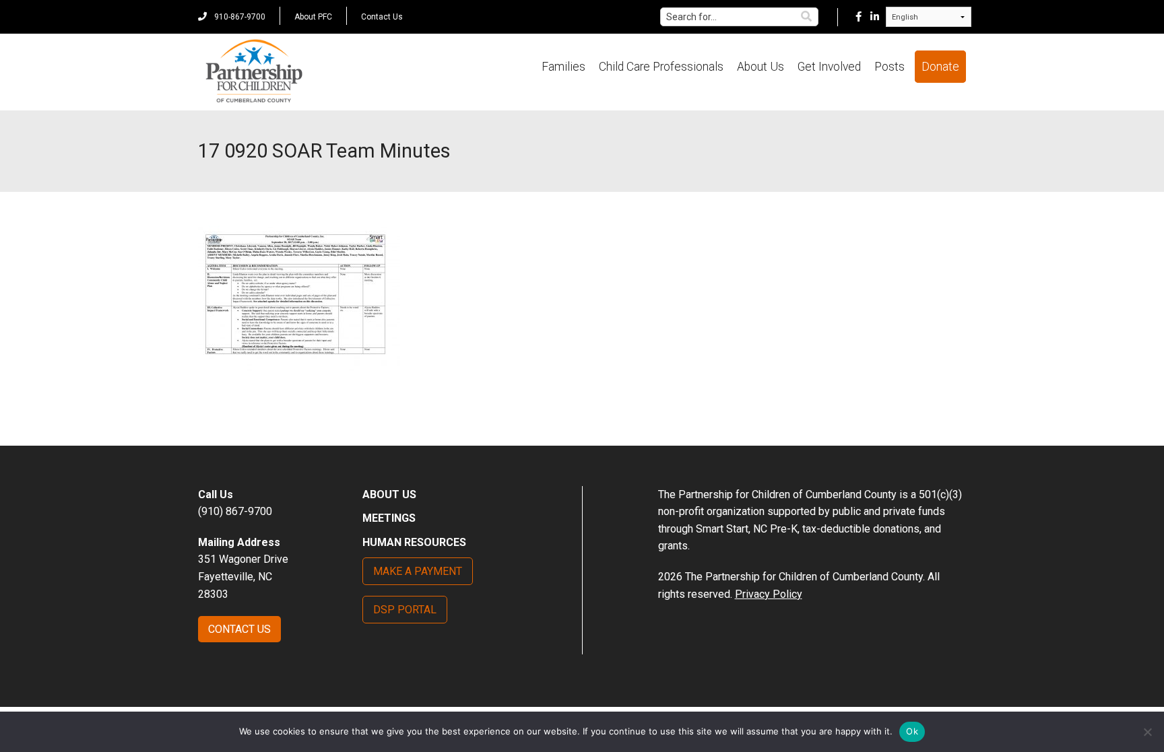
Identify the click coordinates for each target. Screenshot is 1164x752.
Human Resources (414, 542)
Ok (912, 731)
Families (563, 66)
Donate (940, 66)
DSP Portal (405, 609)
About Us (760, 66)
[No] (1147, 732)
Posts (889, 66)
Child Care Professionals (661, 66)
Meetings (389, 518)
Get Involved (829, 66)
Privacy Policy (768, 594)
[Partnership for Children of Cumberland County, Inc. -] (253, 72)
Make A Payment (417, 571)
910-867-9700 (238, 17)
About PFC (313, 17)
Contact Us (382, 17)
